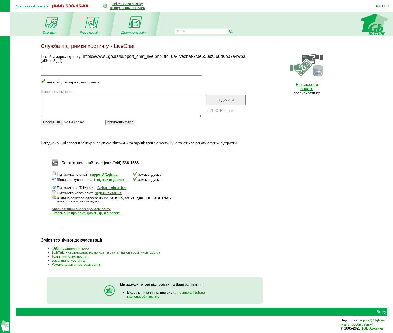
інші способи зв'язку (143, 296)
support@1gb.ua (103, 175)
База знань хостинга (68, 260)
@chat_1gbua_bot (111, 188)
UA (378, 6)
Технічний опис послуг (70, 256)
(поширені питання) (71, 248)
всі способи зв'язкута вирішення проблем (127, 6)
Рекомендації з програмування (76, 264)
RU (386, 6)
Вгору (381, 312)
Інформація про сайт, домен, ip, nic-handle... (87, 213)
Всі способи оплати (307, 86)
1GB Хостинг (372, 328)
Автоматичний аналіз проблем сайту (81, 209)
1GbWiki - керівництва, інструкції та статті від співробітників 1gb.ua (106, 252)
